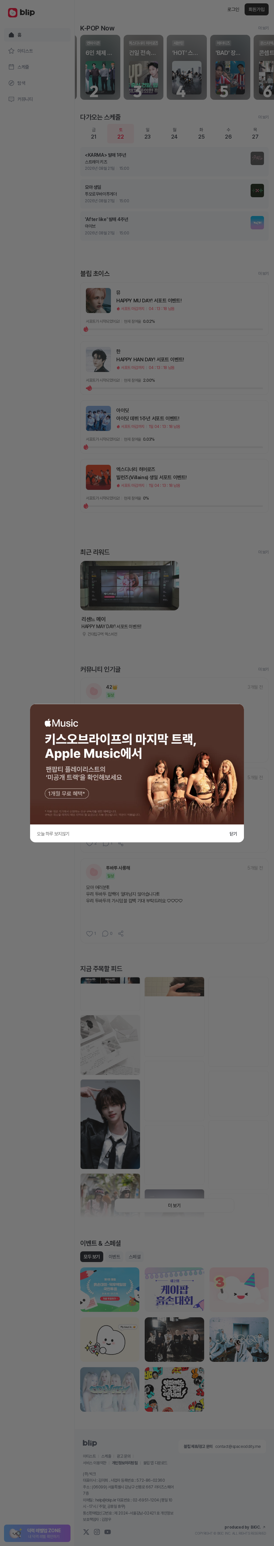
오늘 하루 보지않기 (53, 833)
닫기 (233, 833)
